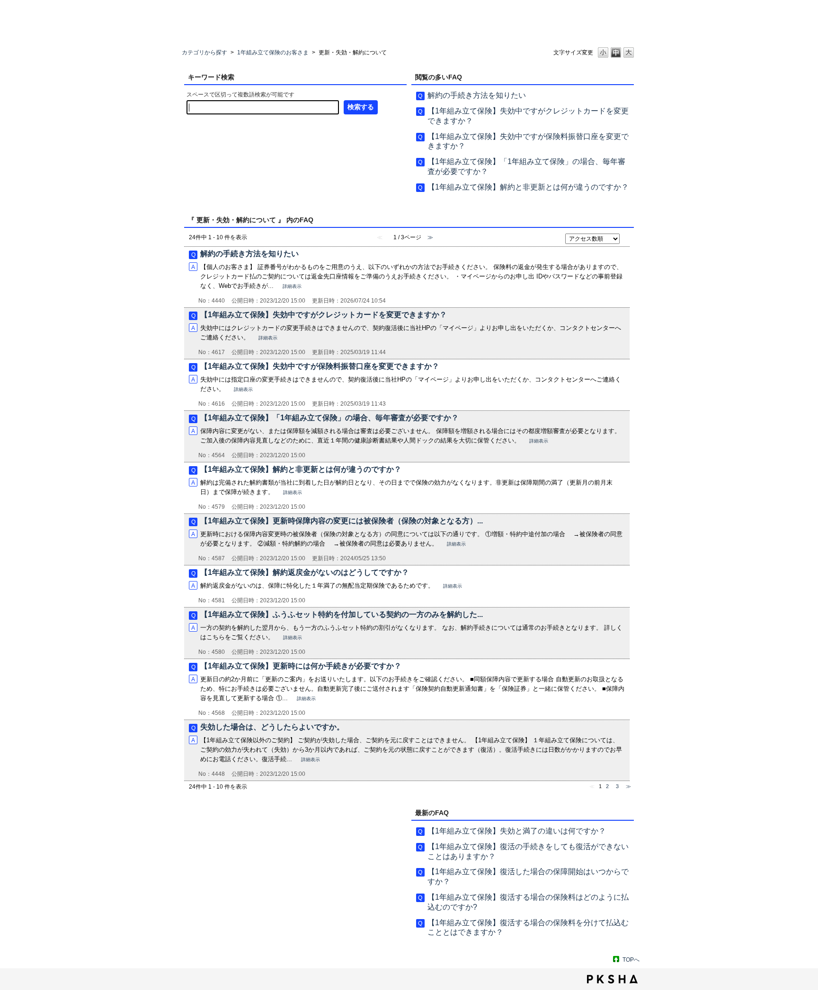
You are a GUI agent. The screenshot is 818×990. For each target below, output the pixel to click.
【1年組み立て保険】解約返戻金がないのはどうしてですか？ (304, 572)
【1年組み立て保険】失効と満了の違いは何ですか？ (516, 831)
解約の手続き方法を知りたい (476, 95)
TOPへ (631, 959)
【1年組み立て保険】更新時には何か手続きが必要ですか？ (300, 666)
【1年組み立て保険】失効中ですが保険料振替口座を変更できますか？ (319, 366)
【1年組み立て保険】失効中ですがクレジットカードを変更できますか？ (323, 315)
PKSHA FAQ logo (612, 979)
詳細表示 (292, 286)
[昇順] (626, 235)
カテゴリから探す (204, 52)
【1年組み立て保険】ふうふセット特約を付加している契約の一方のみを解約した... (341, 614)
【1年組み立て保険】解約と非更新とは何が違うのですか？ (528, 187)
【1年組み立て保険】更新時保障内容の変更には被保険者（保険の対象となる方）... (341, 521)
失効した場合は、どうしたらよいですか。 (272, 727)
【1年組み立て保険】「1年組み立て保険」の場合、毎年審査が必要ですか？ (329, 418)
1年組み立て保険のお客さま (273, 52)
